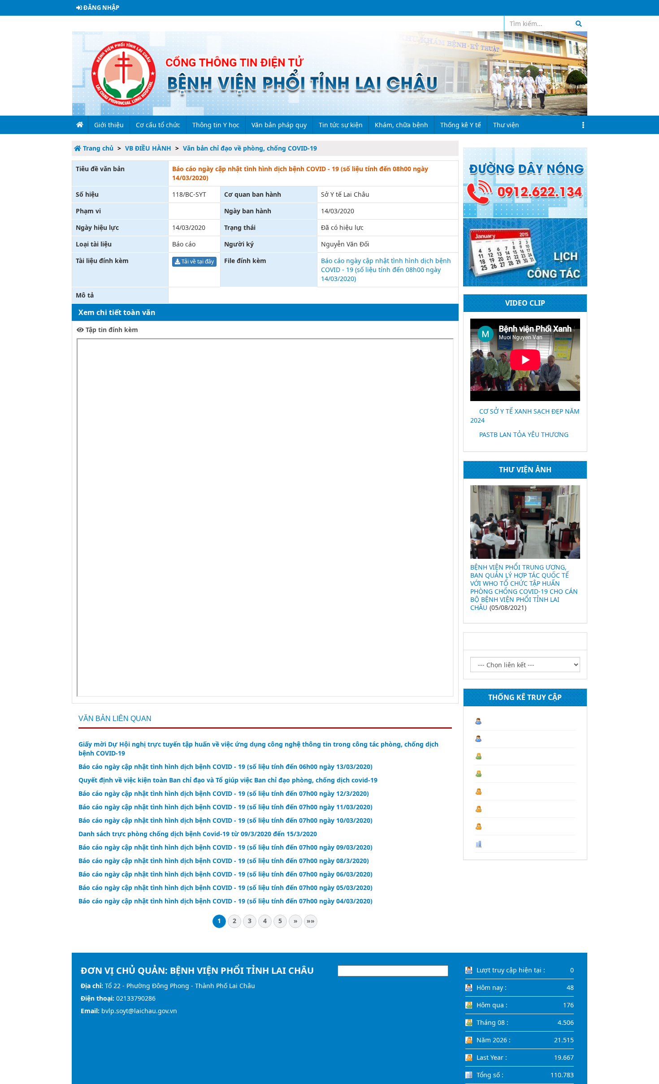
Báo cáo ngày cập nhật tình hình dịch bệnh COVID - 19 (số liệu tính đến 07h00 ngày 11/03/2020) (225, 807)
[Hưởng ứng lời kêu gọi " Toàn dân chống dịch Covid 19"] (552, 522)
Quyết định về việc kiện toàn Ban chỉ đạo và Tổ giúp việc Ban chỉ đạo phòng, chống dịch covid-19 (227, 780)
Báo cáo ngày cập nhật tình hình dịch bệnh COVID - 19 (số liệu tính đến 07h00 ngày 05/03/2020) (225, 887)
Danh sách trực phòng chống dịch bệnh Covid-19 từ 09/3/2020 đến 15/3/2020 (197, 833)
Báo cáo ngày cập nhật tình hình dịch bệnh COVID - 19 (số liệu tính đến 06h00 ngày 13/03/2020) (225, 766)
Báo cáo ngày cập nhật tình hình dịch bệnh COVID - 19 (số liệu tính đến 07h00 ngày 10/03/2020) (225, 820)
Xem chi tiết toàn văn (117, 312)
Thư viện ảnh (525, 470)
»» (311, 920)
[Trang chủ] (329, 73)
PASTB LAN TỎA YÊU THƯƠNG (523, 434)
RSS (492, 23)
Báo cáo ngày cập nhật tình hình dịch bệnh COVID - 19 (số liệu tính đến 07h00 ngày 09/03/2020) (225, 847)
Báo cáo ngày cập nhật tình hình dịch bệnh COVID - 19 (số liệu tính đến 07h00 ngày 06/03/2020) (225, 874)
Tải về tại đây (197, 261)
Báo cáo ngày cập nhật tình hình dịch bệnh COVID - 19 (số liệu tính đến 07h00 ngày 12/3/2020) (223, 793)
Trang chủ (97, 148)
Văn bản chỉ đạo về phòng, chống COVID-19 (250, 148)
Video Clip (525, 303)
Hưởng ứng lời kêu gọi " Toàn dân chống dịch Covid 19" (548, 571)
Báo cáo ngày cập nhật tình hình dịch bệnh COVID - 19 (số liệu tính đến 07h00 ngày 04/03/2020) (225, 901)
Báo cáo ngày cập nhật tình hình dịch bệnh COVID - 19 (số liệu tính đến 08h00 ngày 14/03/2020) (386, 269)
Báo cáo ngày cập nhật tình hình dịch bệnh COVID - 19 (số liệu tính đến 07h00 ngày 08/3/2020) (223, 860)
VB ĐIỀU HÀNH (148, 148)
